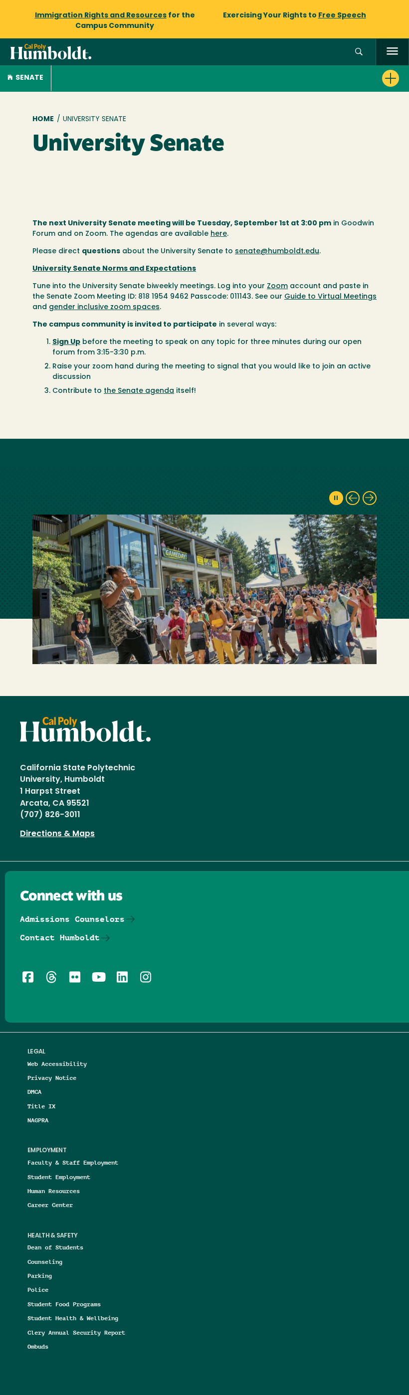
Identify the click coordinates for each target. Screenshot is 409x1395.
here (218, 234)
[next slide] (370, 498)
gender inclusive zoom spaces (104, 307)
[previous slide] (353, 498)
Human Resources (53, 1191)
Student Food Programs (64, 1304)
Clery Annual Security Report (76, 1332)
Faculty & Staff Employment (72, 1162)
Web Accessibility (57, 1063)
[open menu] (392, 52)
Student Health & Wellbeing (72, 1318)
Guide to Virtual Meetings (330, 297)
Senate (29, 78)
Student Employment (58, 1177)
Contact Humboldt (60, 937)
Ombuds (37, 1346)
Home (43, 119)
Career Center (50, 1205)
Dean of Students (55, 1247)
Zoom (277, 286)
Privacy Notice (51, 1077)
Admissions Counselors (72, 919)
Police (37, 1289)
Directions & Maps (57, 834)
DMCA (34, 1091)
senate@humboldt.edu (277, 251)
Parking (39, 1275)
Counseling (44, 1261)
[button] (359, 52)
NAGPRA (37, 1120)
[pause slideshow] (336, 498)
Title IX (41, 1106)
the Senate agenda (139, 391)
